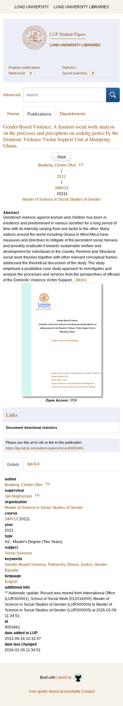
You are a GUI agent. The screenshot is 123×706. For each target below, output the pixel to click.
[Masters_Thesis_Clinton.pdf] (61, 395)
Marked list (20, 73)
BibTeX (33, 464)
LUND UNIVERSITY (32, 7)
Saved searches (78, 73)
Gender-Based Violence (25, 564)
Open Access (57, 400)
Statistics (69, 67)
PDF (74, 400)
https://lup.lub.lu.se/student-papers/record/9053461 (45, 448)
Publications (39, 113)
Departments (72, 113)
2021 (61, 176)
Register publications (24, 67)
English (11, 581)
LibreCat (64, 677)
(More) (81, 280)
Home (13, 113)
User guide (38, 691)
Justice (86, 564)
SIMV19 (61, 188)
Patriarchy (56, 564)
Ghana (73, 564)
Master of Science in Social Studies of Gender (61, 199)
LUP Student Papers (68, 34)
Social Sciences (18, 553)
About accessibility (64, 691)
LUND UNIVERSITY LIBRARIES (81, 7)
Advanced (11, 95)
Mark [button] (61, 157)
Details (13, 464)
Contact (88, 691)
